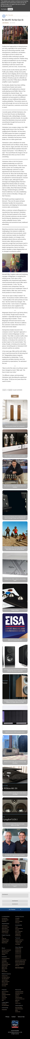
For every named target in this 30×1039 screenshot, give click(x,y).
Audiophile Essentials (6, 994)
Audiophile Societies (19, 991)
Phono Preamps (5, 932)
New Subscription (18, 1007)
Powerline (17, 929)
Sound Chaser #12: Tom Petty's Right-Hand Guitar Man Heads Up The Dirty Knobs (15, 548)
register (10, 390)
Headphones (17, 934)
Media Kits (17, 1000)
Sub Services (17, 1011)
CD (2, 937)
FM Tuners (17, 922)
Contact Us (17, 994)
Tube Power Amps (5, 927)
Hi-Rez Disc (4, 938)
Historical (4, 998)
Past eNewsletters (5, 1005)
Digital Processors (5, 939)
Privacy (16, 1001)
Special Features (5, 991)
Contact (14, 1016)
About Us (17, 996)
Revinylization (4, 971)
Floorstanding (4, 918)
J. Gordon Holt (18, 942)
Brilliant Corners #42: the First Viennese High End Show (15, 762)
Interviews (4, 996)
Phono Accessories (19, 928)
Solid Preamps (5, 928)
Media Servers (4, 942)
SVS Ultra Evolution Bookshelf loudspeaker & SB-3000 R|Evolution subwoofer (15, 670)
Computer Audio (5, 941)
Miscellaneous (18, 935)
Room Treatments (18, 931)
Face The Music (5, 984)
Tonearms (17, 919)
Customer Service (18, 997)
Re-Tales (9, 15)
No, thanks (4, 9)
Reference (4, 993)
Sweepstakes (4, 1009)
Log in (4, 390)
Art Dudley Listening (6, 977)
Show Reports (19, 947)
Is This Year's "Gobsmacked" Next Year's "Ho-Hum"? (15, 885)
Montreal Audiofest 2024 (20, 961)
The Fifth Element (5, 978)
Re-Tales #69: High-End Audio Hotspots (15, 855)
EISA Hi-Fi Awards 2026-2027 (15, 640)
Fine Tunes (4, 985)
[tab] (15, 396)
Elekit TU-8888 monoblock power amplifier (15, 456)
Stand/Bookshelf (5, 919)
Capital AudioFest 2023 (20, 964)
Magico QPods (15, 610)
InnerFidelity (17, 944)
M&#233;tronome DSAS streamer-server (15, 732)
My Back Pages (5, 965)
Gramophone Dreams (6, 964)
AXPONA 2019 (18, 953)
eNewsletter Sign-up (19, 993)
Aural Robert (4, 961)
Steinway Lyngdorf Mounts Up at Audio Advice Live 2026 (15, 824)
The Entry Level (5, 982)
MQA (3, 1000)
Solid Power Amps (5, 929)
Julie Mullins (5, 22)
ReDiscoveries (4, 968)
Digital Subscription (19, 1008)
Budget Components (19, 939)
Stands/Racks (18, 932)
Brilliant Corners (5, 962)
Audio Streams (5, 980)
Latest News (5, 1002)
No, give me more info (6, 6)
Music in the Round (5, 981)
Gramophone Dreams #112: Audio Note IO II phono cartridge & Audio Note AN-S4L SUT (15, 517)
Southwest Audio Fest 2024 (20, 960)
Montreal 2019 (18, 958)
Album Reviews (5, 952)
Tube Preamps (4, 925)
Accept (10, 9)
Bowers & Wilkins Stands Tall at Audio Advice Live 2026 (15, 793)
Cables (16, 927)
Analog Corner (4, 975)
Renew (16, 1010)
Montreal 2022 (18, 956)
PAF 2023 (17, 965)
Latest (15, 396)
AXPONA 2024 (18, 948)
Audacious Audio (18, 941)
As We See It (4, 960)
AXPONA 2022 (18, 951)
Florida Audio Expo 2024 (20, 962)
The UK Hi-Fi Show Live (19, 998)
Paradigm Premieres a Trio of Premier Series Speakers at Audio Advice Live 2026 (15, 701)
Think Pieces (4, 997)
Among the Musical (5, 958)
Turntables (17, 918)
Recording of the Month (6, 950)
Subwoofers (4, 921)
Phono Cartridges (18, 921)
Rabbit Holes (4, 967)
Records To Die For (5, 951)
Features (3, 954)
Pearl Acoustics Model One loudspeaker (15, 426)
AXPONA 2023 (18, 950)
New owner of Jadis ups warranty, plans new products (15, 486)
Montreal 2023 (18, 955)
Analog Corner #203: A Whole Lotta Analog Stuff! (15, 579)
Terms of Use (17, 1003)
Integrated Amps (5, 931)
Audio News (4, 1003)
